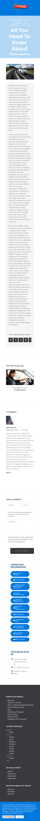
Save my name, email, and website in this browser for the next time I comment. (20, 514)
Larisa (11, 746)
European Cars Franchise (17, 719)
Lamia (11, 753)
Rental (10, 771)
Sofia (11, 732)
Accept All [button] (20, 816)
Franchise (11, 791)
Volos (11, 739)
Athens (11, 737)
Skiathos (12, 742)
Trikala (11, 749)
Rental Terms (13, 717)
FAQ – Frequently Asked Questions (21, 705)
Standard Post (20, 390)
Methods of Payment (16, 712)
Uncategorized (15, 19)
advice (16, 334)
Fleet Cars (12, 774)
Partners (11, 794)
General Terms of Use (16, 707)
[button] (20, 574)
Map (9, 710)
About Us (11, 700)
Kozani (11, 751)
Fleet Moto (12, 776)
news (28, 334)
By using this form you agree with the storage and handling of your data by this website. (20, 539)
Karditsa (12, 744)
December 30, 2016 (20, 388)
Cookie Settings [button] (8, 816)
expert (22, 334)
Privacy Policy (13, 714)
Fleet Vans (12, 778)
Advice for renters (15, 702)
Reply (8, 473)
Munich (11, 758)
